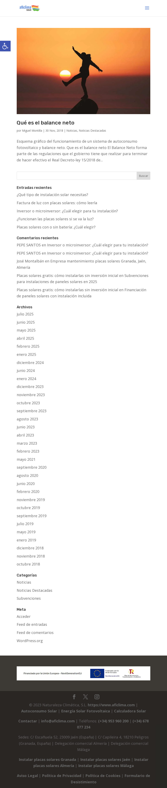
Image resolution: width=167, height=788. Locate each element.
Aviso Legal (27, 775)
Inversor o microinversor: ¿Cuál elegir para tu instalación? (67, 210)
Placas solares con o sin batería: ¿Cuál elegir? (56, 227)
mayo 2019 (26, 531)
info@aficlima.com (58, 721)
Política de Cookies (102, 775)
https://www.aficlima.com (111, 704)
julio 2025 (25, 314)
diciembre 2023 (30, 386)
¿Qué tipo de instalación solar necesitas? (52, 194)
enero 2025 (26, 354)
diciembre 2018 (30, 548)
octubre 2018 (28, 564)
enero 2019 (26, 540)
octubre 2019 (28, 507)
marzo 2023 (27, 443)
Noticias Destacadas (92, 130)
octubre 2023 (28, 402)
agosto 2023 (27, 419)
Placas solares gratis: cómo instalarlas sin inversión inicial (67, 275)
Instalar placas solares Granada (47, 759)
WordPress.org (30, 640)
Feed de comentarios (35, 632)
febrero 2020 (28, 491)
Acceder (24, 616)
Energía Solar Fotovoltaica (85, 711)
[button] (5, 46)
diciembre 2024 (30, 362)
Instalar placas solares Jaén (105, 759)
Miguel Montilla (32, 130)
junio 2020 (26, 483)
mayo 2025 (26, 330)
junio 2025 (26, 322)
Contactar (27, 721)
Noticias (71, 130)
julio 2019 (25, 523)
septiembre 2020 (31, 467)
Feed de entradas (32, 624)
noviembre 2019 (31, 499)
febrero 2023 (28, 451)
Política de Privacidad (61, 775)
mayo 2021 (26, 459)
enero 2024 (26, 378)
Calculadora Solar (130, 711)
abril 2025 (25, 338)
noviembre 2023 (31, 394)
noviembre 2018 (31, 556)
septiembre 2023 (31, 410)
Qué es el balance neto (45, 123)
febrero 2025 (28, 346)
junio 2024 (26, 370)
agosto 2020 (27, 475)
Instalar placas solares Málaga (106, 765)
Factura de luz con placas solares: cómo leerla (57, 202)
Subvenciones (29, 598)
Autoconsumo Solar (39, 711)
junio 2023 (26, 426)
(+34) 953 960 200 (113, 721)
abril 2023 (25, 435)
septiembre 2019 (31, 515)
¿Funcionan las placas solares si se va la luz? (55, 218)
